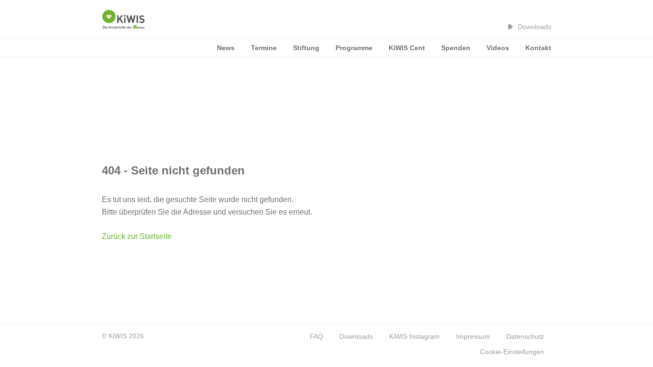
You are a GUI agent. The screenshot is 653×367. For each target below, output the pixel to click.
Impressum (473, 336)
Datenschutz (525, 336)
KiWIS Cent (407, 48)
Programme (354, 48)
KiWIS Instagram (414, 336)
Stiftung (306, 48)
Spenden (455, 48)
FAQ (316, 336)
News (226, 48)
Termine (264, 48)
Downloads (534, 27)
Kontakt (538, 48)
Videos (498, 48)
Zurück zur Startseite (137, 236)
